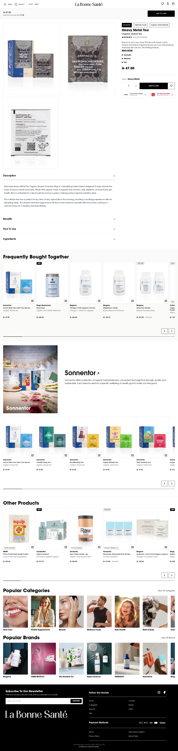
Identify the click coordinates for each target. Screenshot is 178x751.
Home (91, 701)
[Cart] (173, 4)
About (91, 732)
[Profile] (167, 4)
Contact (132, 701)
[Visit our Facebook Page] (164, 693)
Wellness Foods (140, 25)
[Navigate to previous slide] (7, 613)
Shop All (92, 709)
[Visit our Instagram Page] (159, 693)
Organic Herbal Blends (159, 25)
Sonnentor (127, 25)
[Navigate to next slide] (171, 613)
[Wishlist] (162, 4)
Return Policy (133, 736)
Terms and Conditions (137, 732)
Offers (131, 709)
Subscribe (76, 701)
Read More (127, 51)
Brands (131, 705)
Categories (93, 705)
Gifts (90, 713)
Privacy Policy (94, 736)
